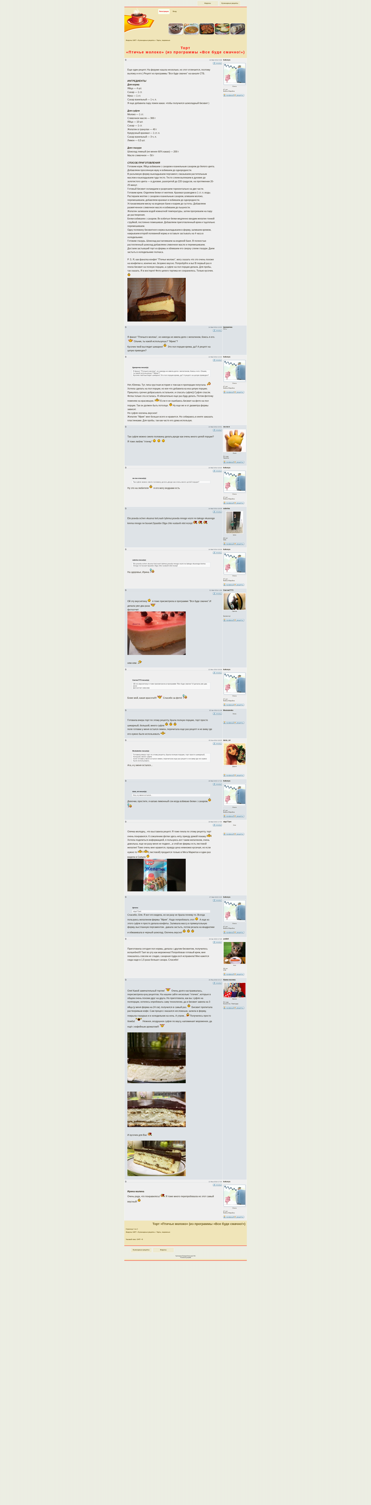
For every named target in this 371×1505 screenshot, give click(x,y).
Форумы (207, 3)
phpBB (189, 1257)
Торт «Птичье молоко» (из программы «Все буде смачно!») (198, 1224)
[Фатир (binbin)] (237, 34)
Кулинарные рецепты (229, 3)
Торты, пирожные (163, 40)
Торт (185, 50)
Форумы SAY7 (131, 40)
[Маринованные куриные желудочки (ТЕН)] (176, 34)
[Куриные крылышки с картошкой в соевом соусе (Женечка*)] (206, 34)
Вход (175, 11)
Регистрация (164, 11)
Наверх (358, 1500)
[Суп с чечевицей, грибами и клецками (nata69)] (191, 34)
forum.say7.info (191, 1256)
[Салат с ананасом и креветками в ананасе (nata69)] (222, 34)
